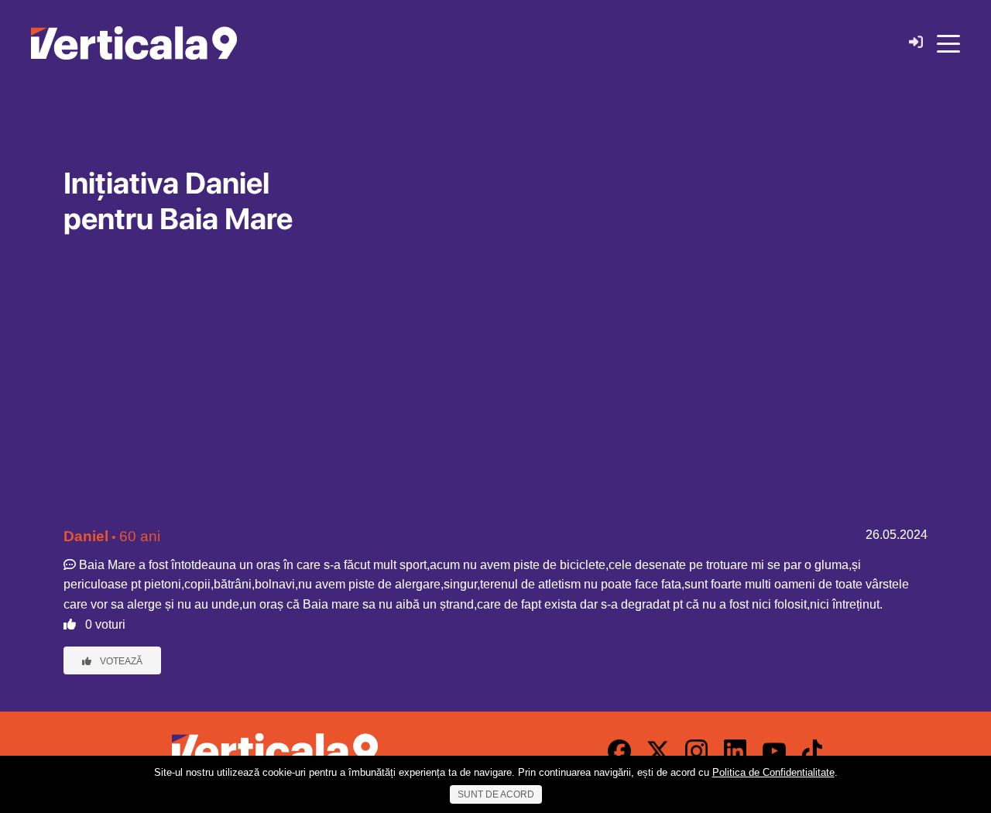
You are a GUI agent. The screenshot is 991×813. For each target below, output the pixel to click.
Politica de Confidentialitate (773, 772)
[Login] (916, 43)
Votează (120, 661)
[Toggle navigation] (948, 42)
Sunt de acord (496, 794)
